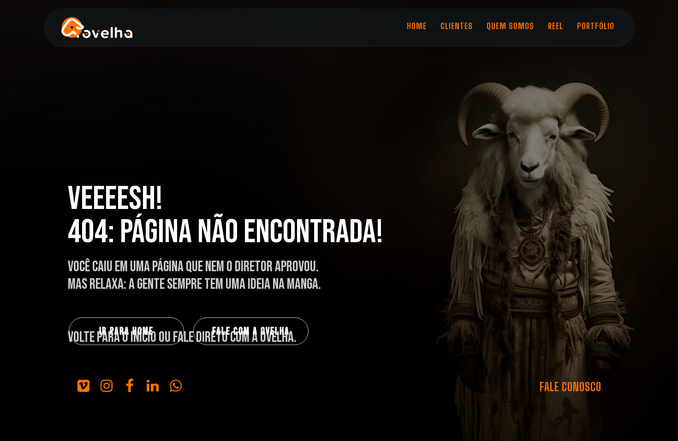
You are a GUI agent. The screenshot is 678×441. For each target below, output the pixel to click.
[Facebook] (130, 386)
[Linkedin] (153, 386)
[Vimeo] (83, 386)
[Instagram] (106, 386)
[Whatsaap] (176, 386)
